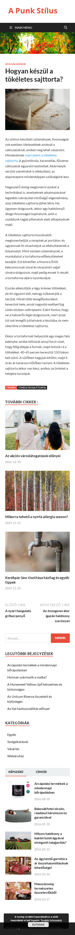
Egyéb (11, 734)
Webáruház (15, 756)
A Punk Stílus (33, 10)
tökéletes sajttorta (32, 387)
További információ (51, 920)
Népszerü (15, 772)
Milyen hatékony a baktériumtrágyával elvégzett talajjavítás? (50, 838)
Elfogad (38, 924)
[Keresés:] (37, 638)
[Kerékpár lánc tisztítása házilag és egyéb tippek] (37, 573)
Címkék (41, 772)
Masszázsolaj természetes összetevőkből (45, 888)
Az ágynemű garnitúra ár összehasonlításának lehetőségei (51, 863)
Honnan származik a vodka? (27, 677)
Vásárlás (13, 749)
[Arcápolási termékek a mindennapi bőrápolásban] (18, 784)
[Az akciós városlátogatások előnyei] (37, 451)
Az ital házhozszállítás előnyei (28, 709)
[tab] (15, 772)
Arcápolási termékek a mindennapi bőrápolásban (51, 788)
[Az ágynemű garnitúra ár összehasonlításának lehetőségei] (18, 859)
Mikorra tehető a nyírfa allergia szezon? (36, 517)
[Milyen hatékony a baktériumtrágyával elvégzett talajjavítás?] (18, 834)
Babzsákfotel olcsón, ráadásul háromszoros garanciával (50, 813)
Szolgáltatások (15, 64)
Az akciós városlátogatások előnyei (33, 456)
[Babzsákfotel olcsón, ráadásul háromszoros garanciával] (18, 809)
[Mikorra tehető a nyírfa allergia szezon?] (37, 512)
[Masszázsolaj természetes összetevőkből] (18, 884)
